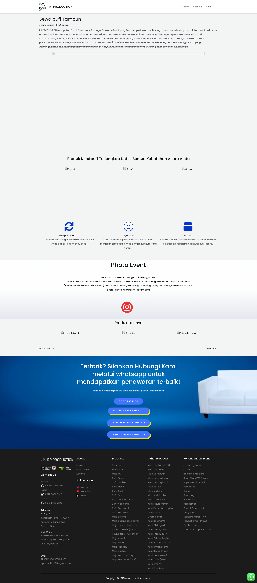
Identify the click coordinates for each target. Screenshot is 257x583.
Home (185, 6)
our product (47, 24)
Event (209, 6)
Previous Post (45, 348)
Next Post (213, 348)
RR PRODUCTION (61, 7)
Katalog (197, 6)
